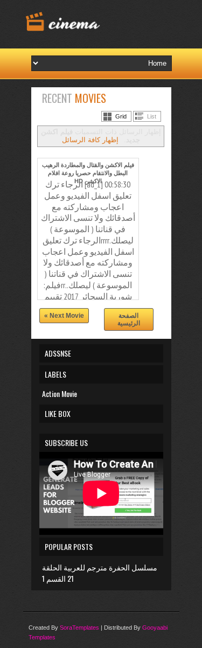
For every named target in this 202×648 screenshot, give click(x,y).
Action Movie (59, 393)
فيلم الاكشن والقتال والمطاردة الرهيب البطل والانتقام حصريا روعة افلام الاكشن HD (88, 173)
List (151, 116)
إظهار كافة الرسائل (90, 140)
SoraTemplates (79, 627)
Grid (121, 116)
